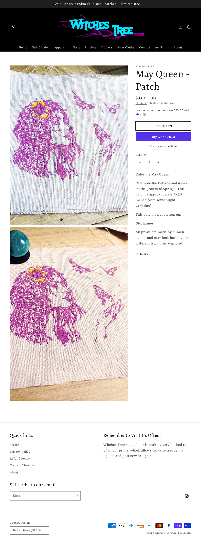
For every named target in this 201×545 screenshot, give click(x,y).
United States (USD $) (27, 530)
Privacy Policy (20, 451)
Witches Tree (162, 533)
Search (15, 444)
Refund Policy (20, 458)
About (14, 472)
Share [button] (144, 253)
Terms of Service (22, 465)
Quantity (141, 154)
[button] (14, 26)
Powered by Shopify (180, 533)
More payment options (163, 146)
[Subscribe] (76, 495)
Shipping (141, 103)
